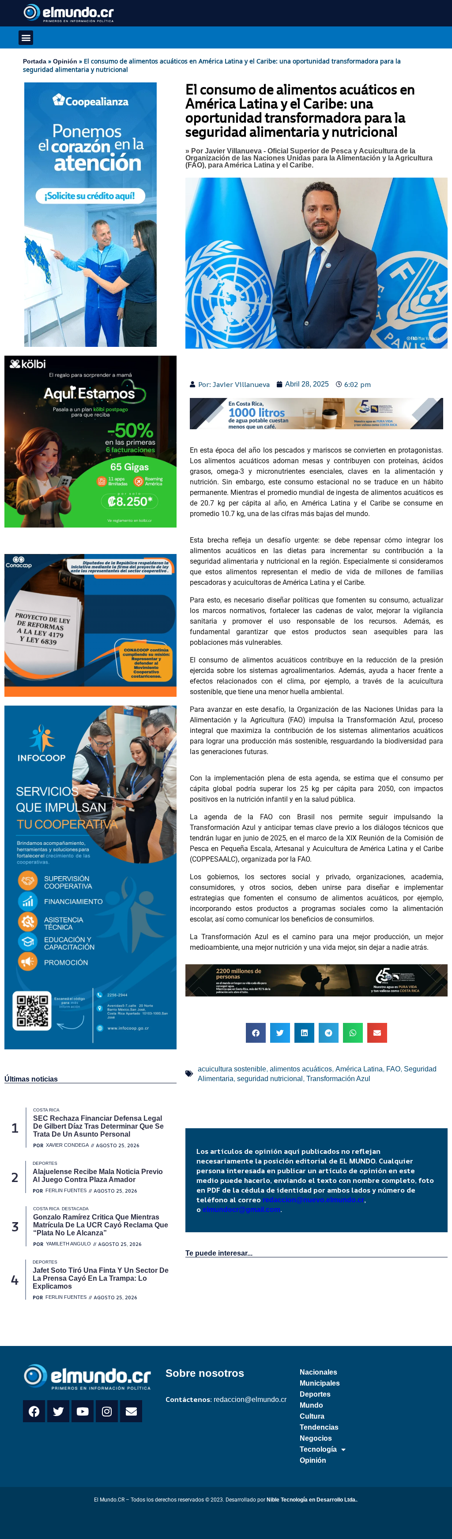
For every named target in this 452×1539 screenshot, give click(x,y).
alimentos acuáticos (301, 1069)
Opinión (65, 61)
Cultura (312, 1416)
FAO (393, 1069)
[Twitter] (58, 1411)
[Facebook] (34, 1411)
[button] (26, 37)
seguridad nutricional (270, 1078)
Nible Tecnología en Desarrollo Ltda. (312, 1500)
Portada (34, 61)
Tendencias (319, 1427)
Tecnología (318, 1449)
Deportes (315, 1394)
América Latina (359, 1069)
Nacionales (318, 1372)
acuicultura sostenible (232, 1069)
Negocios (316, 1438)
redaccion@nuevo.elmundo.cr (313, 1200)
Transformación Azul (338, 1078)
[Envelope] (131, 1411)
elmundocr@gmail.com (241, 1209)
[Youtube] (83, 1411)
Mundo (311, 1405)
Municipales (320, 1383)
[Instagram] (107, 1411)
